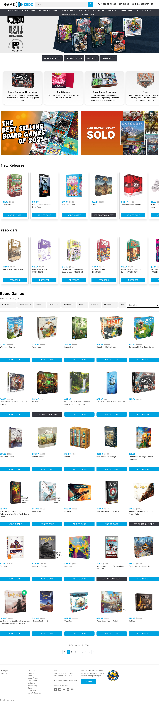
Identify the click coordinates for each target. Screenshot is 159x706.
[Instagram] (59, 689)
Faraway (3, 566)
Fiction (67, 456)
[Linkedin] (68, 689)
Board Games (33, 678)
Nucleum (35, 402)
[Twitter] (64, 689)
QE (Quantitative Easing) (106, 456)
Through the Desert (40, 621)
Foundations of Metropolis (139, 566)
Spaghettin (7, 204)
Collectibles (32, 690)
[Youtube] (72, 689)
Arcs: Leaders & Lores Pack (107, 511)
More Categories (34, 693)
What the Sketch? (69, 204)
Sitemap (4, 673)
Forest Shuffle (70, 347)
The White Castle (7, 456)
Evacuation (68, 511)
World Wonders (38, 456)
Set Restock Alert (104, 215)
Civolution (68, 621)
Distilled (132, 621)
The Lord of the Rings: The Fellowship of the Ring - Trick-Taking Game (14, 514)
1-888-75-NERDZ (108, 4)
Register (145, 4)
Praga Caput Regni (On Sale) (107, 621)
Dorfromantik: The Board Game (141, 347)
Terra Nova (36, 347)
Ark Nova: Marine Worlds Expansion (110, 402)
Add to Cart (14, 215)
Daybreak (68, 566)
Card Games (32, 681)
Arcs (130, 402)
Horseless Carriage (39, 566)
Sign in (135, 4)
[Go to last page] (93, 652)
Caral (93, 204)
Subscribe (88, 682)
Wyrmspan (36, 511)
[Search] (90, 4)
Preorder (15, 280)
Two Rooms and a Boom (131, 204)
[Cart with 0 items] (152, 4)
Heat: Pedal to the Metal (106, 347)
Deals (30, 676)
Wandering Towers (7, 347)
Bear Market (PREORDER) (13, 269)
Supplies (31, 688)
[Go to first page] (65, 652)
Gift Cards (124, 4)
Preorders (32, 673)
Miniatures (32, 683)
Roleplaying (32, 685)
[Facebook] (55, 689)
